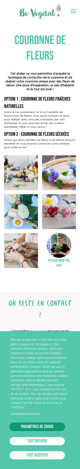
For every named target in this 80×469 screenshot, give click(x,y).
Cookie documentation (25, 413)
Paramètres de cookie (37, 426)
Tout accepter (37, 455)
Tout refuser (37, 441)
